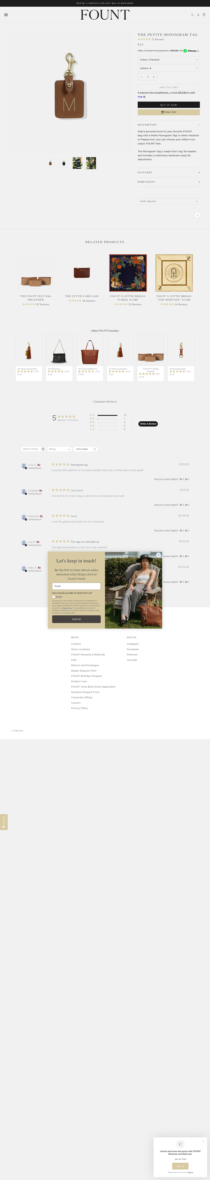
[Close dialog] (158, 555)
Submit (76, 619)
